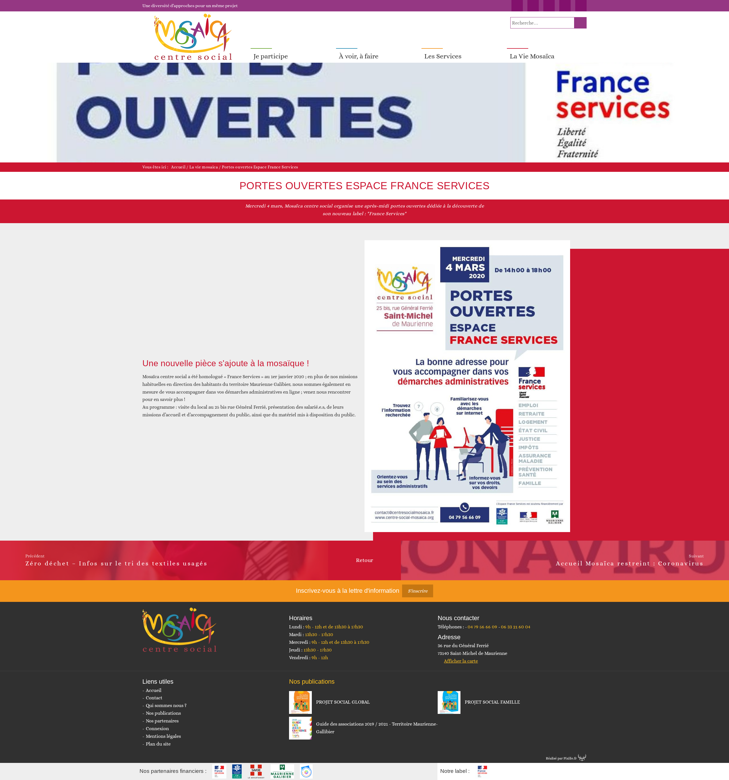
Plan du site (158, 744)
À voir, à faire (358, 56)
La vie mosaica (203, 167)
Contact (154, 697)
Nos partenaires (162, 721)
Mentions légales (163, 736)
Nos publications (163, 713)
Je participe (270, 56)
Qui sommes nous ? (166, 705)
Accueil (178, 167)
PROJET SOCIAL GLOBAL (343, 702)
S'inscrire (417, 591)
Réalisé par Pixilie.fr (561, 758)
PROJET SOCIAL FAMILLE (492, 702)
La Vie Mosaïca (532, 56)
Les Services (443, 56)
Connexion (157, 728)
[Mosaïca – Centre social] (194, 37)
